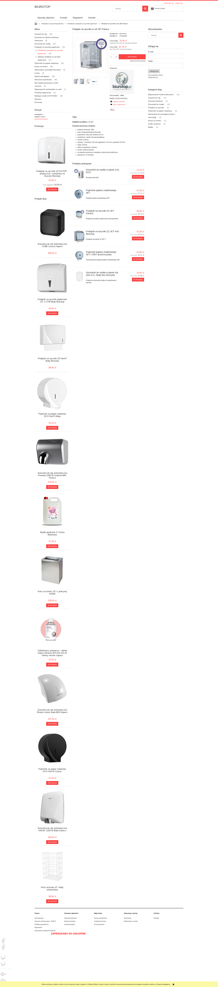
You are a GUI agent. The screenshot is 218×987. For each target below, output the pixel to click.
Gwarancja (127, 918)
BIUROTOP (42, 6)
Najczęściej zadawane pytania (45, 931)
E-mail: (151, 52)
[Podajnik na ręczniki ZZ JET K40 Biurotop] (79, 236)
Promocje (38, 102)
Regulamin (38, 927)
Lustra (37, 73)
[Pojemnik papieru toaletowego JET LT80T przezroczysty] (79, 256)
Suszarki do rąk (41, 34)
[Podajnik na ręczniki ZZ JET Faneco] (79, 215)
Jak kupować (39, 918)
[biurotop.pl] (122, 82)
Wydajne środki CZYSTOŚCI (46, 96)
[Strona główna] (36, 24)
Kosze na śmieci (41, 66)
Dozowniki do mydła (42, 44)
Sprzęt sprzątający (42, 76)
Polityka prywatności (42, 924)
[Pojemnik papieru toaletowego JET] (79, 194)
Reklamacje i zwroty (131, 921)
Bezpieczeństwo (70, 921)
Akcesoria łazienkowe (43, 80)
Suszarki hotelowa (155, 101)
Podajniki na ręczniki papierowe (47, 47)
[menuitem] (46, 18)
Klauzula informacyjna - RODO (45, 921)
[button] (117, 101)
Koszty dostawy (69, 924)
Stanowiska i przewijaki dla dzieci (48, 70)
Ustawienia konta (100, 921)
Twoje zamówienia (100, 918)
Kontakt (156, 918)
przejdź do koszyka (41, 119)
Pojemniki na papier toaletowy (46, 63)
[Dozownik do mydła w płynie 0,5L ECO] (79, 174)
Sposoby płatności (70, 918)
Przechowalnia (99, 924)
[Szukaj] (145, 8)
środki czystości (154, 124)
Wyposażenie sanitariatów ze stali (48, 89)
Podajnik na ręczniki (156, 108)
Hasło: (150, 61)
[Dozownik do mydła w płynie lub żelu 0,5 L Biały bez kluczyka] (79, 276)
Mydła (150, 127)
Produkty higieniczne (43, 93)
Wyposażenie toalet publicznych (161, 94)
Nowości (38, 99)
